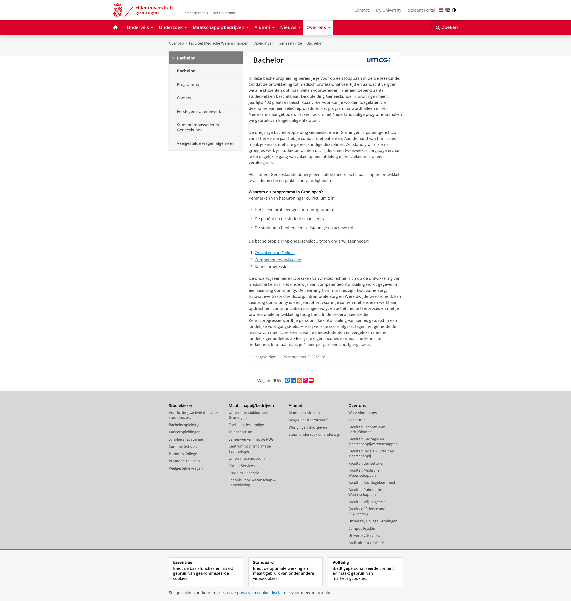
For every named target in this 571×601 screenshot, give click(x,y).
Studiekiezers (181, 405)
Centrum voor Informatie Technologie (250, 449)
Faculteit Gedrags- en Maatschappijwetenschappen (373, 442)
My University (388, 10)
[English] (447, 10)
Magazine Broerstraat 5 (308, 419)
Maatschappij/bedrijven (251, 405)
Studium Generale (244, 472)
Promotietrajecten (184, 460)
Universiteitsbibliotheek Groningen (249, 415)
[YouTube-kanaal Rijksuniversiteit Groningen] (311, 380)
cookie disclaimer (273, 592)
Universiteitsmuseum (247, 458)
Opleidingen (263, 43)
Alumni (295, 405)
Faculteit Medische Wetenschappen (218, 43)
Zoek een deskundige (246, 424)
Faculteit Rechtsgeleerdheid (371, 482)
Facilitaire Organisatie (366, 542)
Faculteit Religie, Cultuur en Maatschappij (371, 454)
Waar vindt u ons (362, 412)
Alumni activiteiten (304, 412)
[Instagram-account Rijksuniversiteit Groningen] (305, 380)
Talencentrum (240, 431)
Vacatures (356, 419)
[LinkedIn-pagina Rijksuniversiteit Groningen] (293, 380)
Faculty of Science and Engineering (366, 511)
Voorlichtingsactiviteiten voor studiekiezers (193, 415)
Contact (361, 10)
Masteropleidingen (185, 431)
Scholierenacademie (186, 439)
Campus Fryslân (361, 528)
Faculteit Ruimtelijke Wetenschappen (365, 492)
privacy (243, 592)
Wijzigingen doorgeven (308, 427)
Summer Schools (183, 446)
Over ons (176, 43)
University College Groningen (372, 521)
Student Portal (421, 10)
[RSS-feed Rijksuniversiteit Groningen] (299, 380)
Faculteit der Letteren (366, 463)
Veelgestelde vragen (186, 468)
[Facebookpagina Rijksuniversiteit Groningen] (287, 380)
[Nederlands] (441, 10)
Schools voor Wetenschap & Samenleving (252, 483)
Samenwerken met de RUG (251, 439)
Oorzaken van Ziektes (275, 252)
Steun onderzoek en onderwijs (314, 434)
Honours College (183, 453)
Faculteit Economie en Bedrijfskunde (366, 430)
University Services (364, 535)
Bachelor (314, 43)
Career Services (242, 465)
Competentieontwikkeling (278, 259)
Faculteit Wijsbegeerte (367, 501)
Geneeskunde (290, 43)
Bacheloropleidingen (186, 424)
